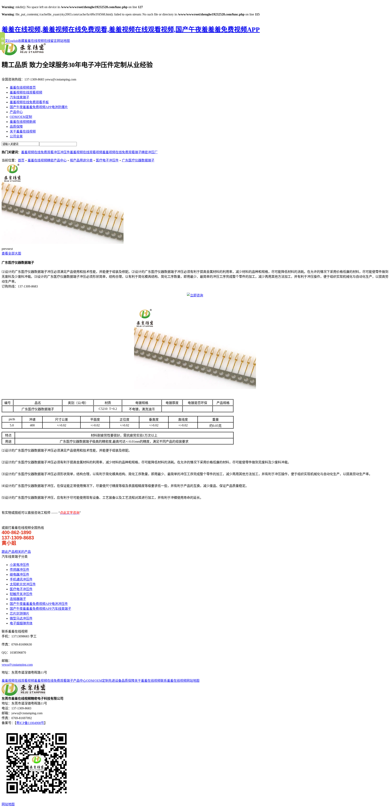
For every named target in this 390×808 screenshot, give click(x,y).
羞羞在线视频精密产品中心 (47, 160)
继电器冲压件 (19, 574)
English (13, 40)
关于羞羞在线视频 (23, 131)
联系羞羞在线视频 (173, 680)
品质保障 (16, 126)
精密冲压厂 (149, 152)
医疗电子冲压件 (107, 160)
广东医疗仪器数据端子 (138, 160)
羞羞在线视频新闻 (23, 121)
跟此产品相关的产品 (16, 551)
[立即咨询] (195, 295)
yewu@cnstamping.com (17, 664)
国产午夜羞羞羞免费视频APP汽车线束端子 (40, 608)
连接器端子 (18, 599)
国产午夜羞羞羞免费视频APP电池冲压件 (39, 603)
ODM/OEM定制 (21, 117)
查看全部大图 (11, 253)
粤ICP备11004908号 (30, 723)
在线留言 (50, 40)
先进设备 (114, 680)
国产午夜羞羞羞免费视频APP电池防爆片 (39, 107)
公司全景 (16, 136)
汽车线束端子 (19, 97)
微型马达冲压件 (21, 618)
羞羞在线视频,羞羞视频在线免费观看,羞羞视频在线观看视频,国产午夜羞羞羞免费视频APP (131, 29)
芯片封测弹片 (19, 613)
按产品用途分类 (81, 160)
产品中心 (16, 112)
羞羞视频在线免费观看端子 (121, 152)
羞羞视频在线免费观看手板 (29, 102)
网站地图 (63, 40)
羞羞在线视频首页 (23, 87)
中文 (5, 40)
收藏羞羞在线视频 (31, 40)
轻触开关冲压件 (21, 594)
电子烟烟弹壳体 (21, 623)
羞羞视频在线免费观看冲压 (40, 152)
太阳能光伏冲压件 (23, 584)
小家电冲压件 (19, 564)
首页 (21, 160)
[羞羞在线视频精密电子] (24, 54)
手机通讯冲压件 (21, 579)
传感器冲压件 (19, 569)
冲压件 (65, 152)
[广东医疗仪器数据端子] (63, 242)
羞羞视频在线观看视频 (26, 92)
